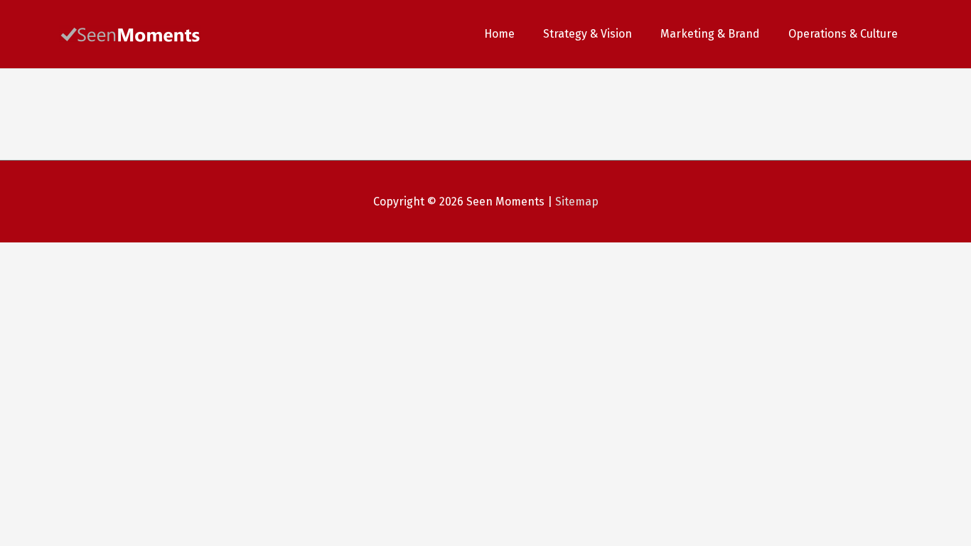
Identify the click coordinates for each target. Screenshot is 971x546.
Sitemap (577, 201)
